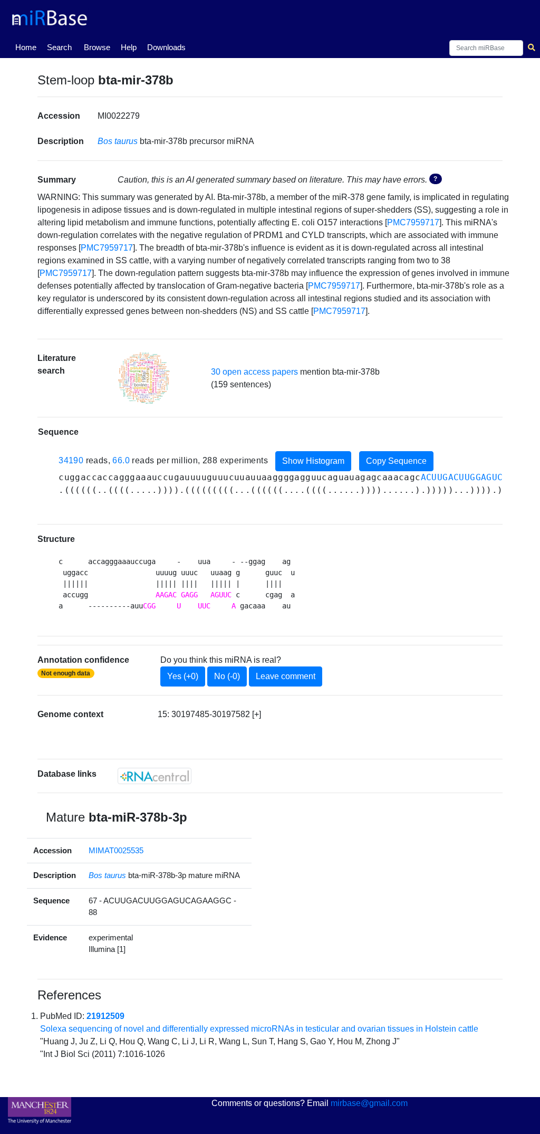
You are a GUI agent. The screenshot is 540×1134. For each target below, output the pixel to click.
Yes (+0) (182, 676)
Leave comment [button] (285, 676)
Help (129, 47)
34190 (71, 460)
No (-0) (227, 676)
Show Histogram (313, 460)
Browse (97, 47)
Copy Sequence (396, 460)
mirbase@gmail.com (369, 1103)
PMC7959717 (413, 222)
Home (28, 47)
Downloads (166, 47)
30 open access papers (254, 371)
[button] (144, 378)
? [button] (435, 179)
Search (59, 47)
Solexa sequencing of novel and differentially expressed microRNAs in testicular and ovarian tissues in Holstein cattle (259, 1028)
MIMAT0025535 (116, 850)
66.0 (121, 460)
